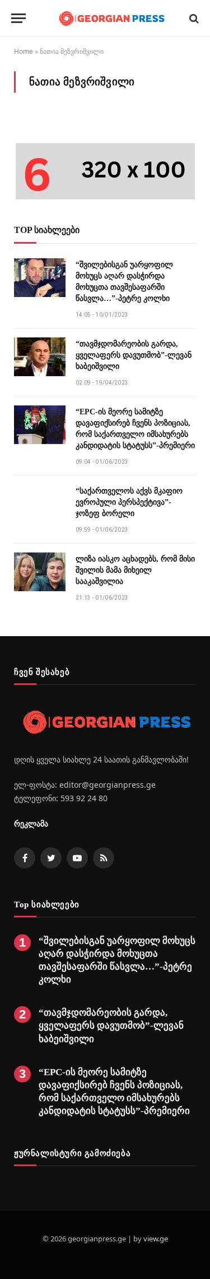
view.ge (155, 1239)
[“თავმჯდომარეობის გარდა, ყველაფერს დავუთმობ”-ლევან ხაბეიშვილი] (40, 356)
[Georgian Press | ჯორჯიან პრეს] (111, 18)
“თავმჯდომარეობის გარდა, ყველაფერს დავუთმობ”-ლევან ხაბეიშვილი (134, 355)
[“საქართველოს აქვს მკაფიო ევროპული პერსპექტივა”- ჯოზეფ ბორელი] (40, 504)
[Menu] (18, 18)
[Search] (193, 18)
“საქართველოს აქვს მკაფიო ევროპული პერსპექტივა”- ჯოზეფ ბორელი (129, 502)
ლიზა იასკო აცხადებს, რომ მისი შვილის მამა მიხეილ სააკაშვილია (135, 570)
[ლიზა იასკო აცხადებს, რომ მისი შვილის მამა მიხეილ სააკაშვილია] (40, 571)
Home (23, 51)
